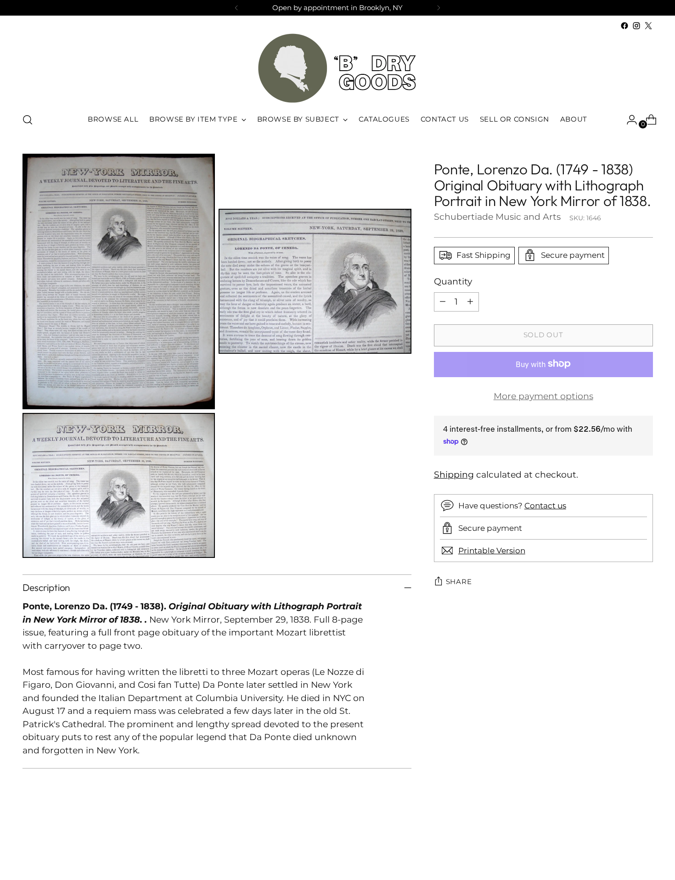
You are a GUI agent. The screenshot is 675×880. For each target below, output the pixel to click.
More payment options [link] (543, 395)
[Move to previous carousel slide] (624, 849)
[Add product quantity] (470, 301)
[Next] (438, 8)
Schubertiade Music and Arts (497, 216)
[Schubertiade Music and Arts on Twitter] (648, 26)
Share (459, 582)
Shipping (454, 474)
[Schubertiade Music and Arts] (337, 68)
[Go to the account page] (628, 120)
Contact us (545, 505)
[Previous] (236, 8)
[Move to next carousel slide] (645, 848)
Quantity (453, 281)
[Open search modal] (27, 120)
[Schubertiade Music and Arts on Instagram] (636, 26)
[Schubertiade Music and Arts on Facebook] (624, 26)
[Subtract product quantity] (442, 301)
